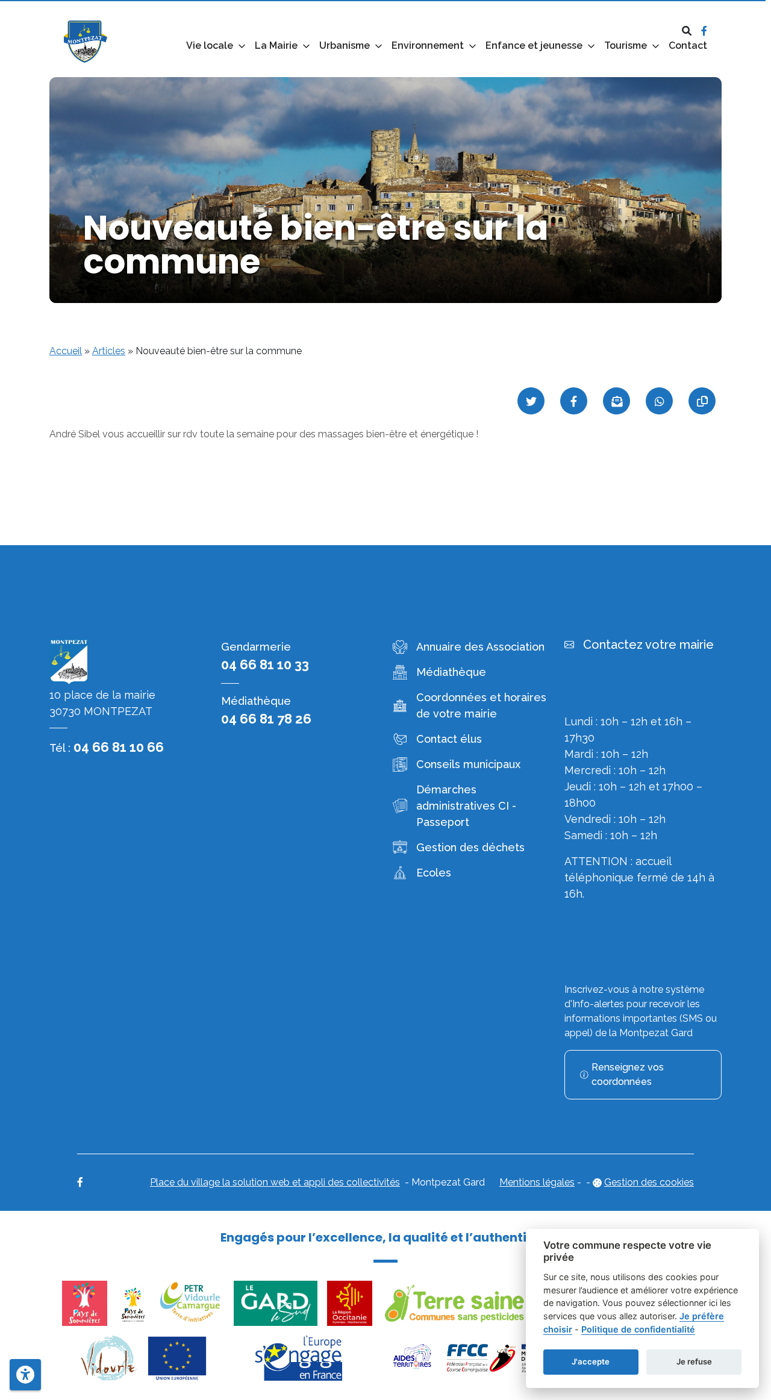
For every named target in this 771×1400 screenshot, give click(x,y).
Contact (688, 45)
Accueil (65, 351)
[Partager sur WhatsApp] (659, 400)
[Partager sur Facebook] (573, 400)
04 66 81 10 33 (265, 664)
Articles (108, 351)
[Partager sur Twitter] (531, 400)
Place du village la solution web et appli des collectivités (275, 1182)
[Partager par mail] (616, 400)
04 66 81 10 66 (118, 747)
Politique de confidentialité (638, 1329)
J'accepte (591, 1361)
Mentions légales (537, 1182)
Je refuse (694, 1361)
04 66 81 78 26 (266, 719)
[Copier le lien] (702, 400)
